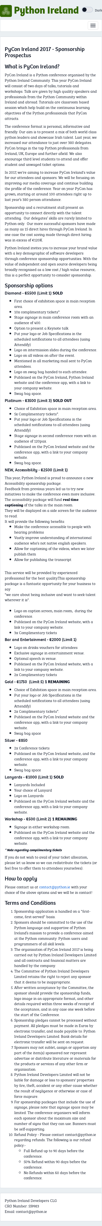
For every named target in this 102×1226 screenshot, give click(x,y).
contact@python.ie (54, 887)
